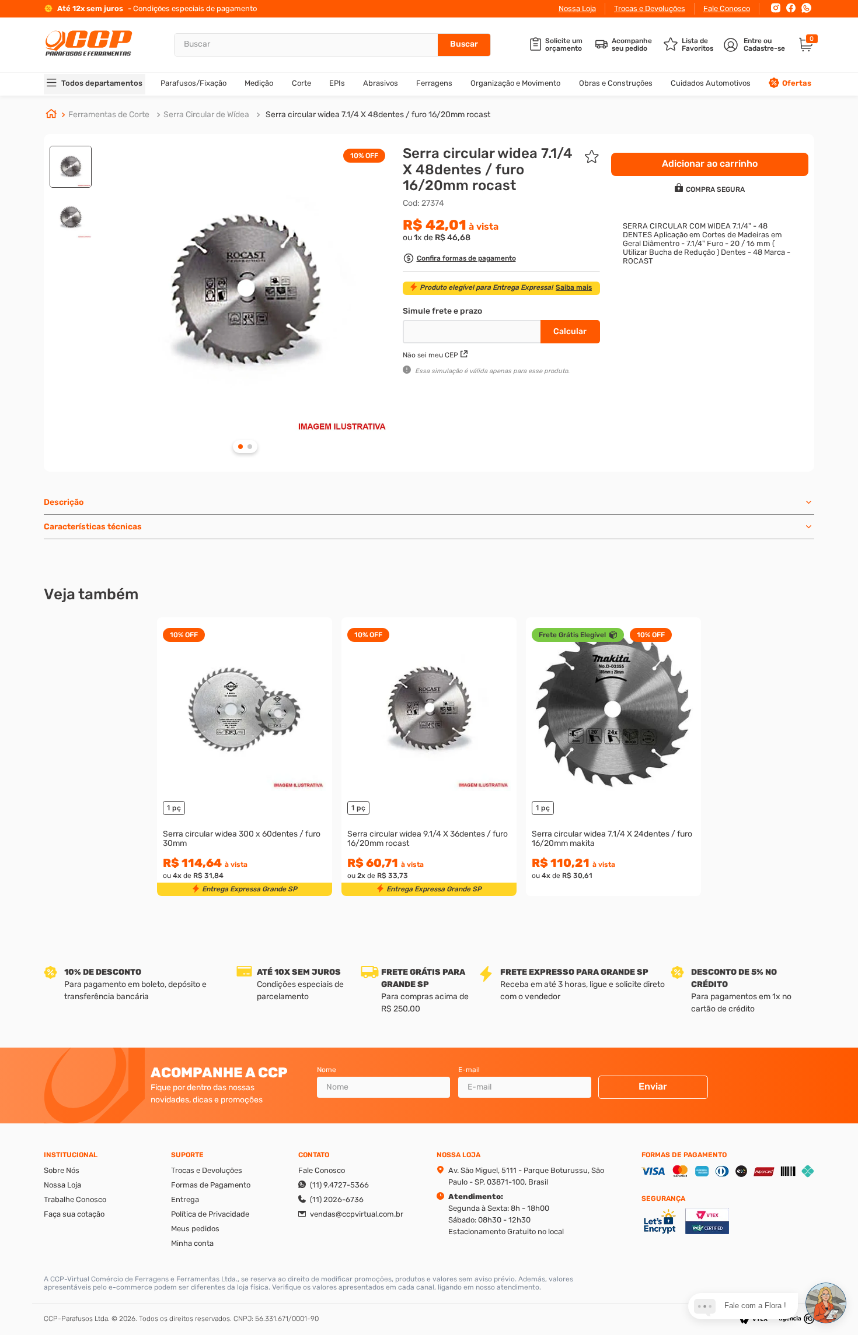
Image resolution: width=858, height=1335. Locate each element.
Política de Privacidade (210, 1214)
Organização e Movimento (515, 83)
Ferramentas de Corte (108, 115)
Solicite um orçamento (564, 44)
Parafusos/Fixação (193, 83)
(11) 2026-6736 (337, 1199)
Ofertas (796, 83)
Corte (301, 83)
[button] (459, 259)
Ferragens (434, 83)
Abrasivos (380, 83)
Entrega (185, 1199)
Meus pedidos (195, 1228)
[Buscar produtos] (464, 45)
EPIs (337, 83)
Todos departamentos (101, 83)
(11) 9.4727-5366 (339, 1185)
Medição (259, 83)
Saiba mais (574, 287)
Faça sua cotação (74, 1214)
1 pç (174, 807)
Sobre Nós (61, 1170)
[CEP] (473, 329)
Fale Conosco (726, 8)
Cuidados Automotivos (711, 83)
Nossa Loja (577, 8)
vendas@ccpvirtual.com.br (356, 1214)
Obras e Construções (616, 83)
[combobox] (332, 45)
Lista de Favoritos (697, 44)
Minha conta (192, 1243)
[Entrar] (755, 45)
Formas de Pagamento (210, 1185)
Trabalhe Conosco (75, 1199)
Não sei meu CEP (430, 355)
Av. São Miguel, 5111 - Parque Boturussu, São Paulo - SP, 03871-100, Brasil (526, 1176)
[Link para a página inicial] (51, 114)
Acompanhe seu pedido (632, 44)
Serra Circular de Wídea (206, 115)
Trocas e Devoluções (649, 8)
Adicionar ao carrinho (244, 779)
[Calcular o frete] (570, 331)
